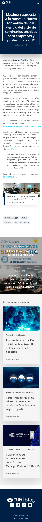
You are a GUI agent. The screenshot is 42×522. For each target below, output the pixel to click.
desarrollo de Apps (11, 218)
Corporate (10, 449)
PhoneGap (7, 222)
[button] (39, 3)
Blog (4, 60)
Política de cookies (21, 518)
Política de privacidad (21, 515)
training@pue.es (9, 177)
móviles (24, 218)
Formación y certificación (17, 60)
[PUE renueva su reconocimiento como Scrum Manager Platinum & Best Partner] (21, 451)
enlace (13, 149)
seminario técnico (22, 222)
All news (9, 392)
